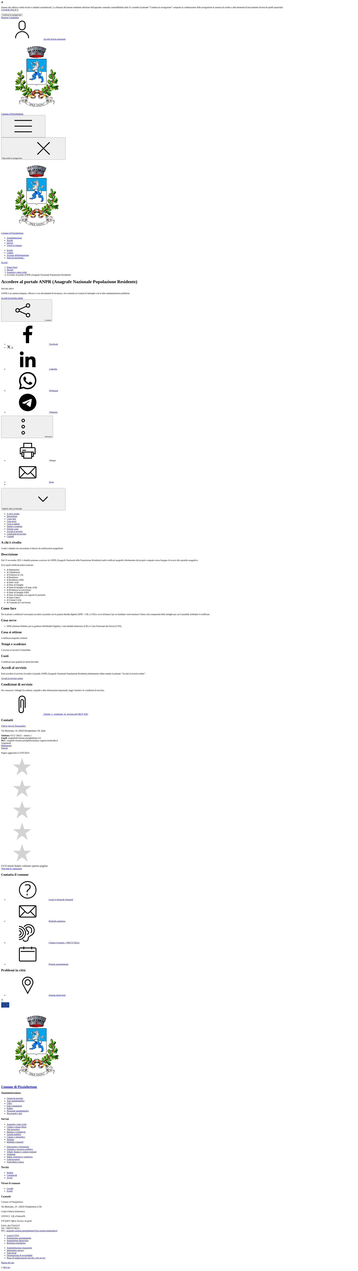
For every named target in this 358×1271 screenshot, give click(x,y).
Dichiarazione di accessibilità (19, 1255)
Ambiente (11, 1154)
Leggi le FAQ (13, 1235)
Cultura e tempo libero (16, 1127)
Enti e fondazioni (14, 1106)
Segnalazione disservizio (17, 1240)
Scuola (10, 250)
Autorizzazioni (13, 1159)
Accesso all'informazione (18, 255)
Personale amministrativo (18, 1111)
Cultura (10, 253)
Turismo (10, 1139)
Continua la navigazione (12, 15)
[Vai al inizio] (2, 1000)
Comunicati (12, 1175)
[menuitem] (32, 344)
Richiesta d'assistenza (16, 1243)
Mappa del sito (7, 1262)
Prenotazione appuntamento (19, 1238)
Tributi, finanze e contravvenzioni (21, 1152)
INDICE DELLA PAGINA (12, 509)
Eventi (9, 1191)
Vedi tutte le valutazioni (11, 868)
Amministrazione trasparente (19, 1248)
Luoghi (10, 1188)
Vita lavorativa (13, 1129)
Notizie (10, 1172)
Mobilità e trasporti (15, 1142)
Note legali (11, 1253)
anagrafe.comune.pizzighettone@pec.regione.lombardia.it (31, 1231)
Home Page (12, 267)
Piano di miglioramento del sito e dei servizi (26, 1258)
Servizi (10, 270)
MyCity (6, 1267)
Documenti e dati (14, 1113)
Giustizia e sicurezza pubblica (20, 1149)
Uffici (9, 1103)
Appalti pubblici (14, 1134)
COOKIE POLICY (10, 10)
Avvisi (9, 1178)
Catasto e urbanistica (16, 1137)
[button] (14, 238)
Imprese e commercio (16, 1132)
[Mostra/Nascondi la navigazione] (23, 126)
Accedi (4, 262)
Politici (10, 1108)
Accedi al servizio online (12, 298)
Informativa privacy (15, 1250)
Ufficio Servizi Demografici (13, 726)
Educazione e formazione (18, 1147)
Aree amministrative (15, 1101)
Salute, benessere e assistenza (20, 1157)
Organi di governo (15, 1098)
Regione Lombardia (10, 17)
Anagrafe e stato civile (16, 272)
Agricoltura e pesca (15, 1162)
